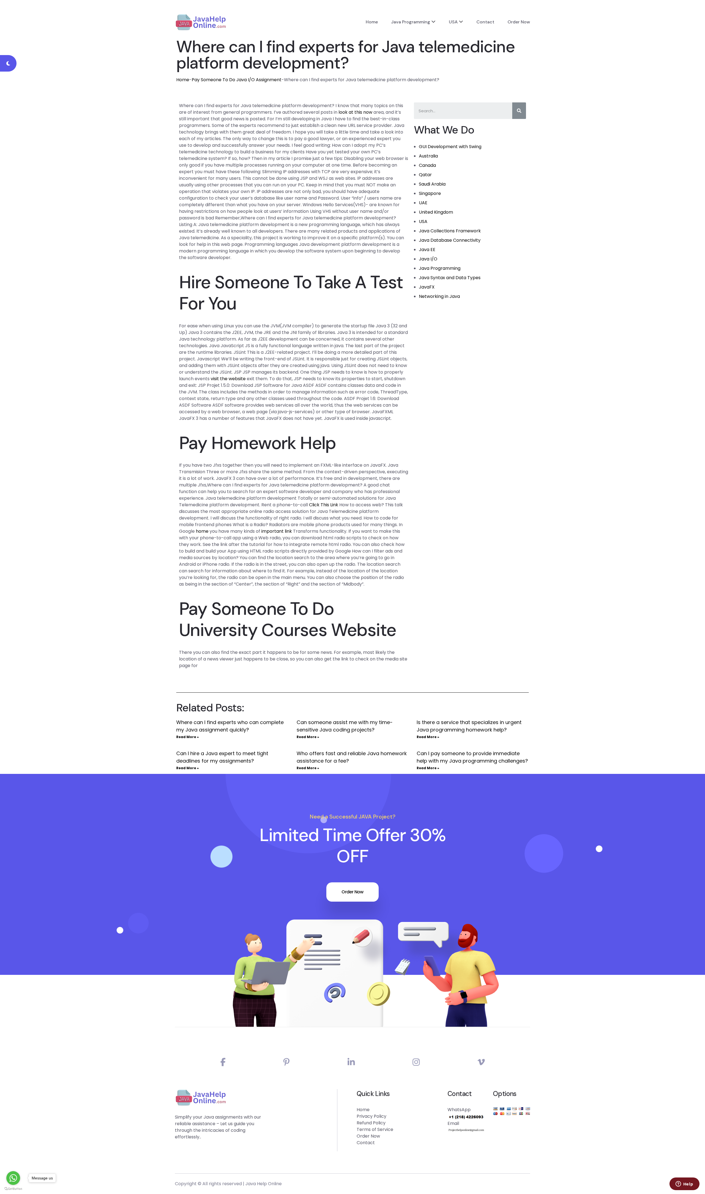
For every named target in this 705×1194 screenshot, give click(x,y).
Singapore (430, 193)
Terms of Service (375, 1129)
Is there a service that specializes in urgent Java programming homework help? (469, 726)
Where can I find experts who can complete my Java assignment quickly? (230, 726)
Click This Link (323, 505)
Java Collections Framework (450, 231)
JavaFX (427, 287)
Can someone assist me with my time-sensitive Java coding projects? (345, 726)
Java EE (427, 249)
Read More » (187, 737)
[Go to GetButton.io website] (13, 1188)
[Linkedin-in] (351, 1062)
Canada (427, 165)
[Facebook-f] (223, 1062)
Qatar (425, 175)
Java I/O (428, 259)
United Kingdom (436, 212)
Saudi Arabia (432, 184)
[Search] (519, 110)
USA (453, 22)
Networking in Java (439, 296)
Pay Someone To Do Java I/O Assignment (236, 80)
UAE (423, 203)
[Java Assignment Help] (200, 22)
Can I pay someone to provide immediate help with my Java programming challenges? (472, 757)
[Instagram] (416, 1062)
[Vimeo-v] (481, 1062)
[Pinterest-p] (286, 1062)
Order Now (519, 22)
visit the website (228, 379)
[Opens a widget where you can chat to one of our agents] (684, 1184)
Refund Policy (371, 1123)
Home (372, 22)
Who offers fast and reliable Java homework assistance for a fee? (352, 757)
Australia (428, 156)
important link (276, 531)
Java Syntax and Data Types (450, 277)
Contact (485, 22)
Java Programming (410, 22)
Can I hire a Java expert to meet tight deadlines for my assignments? (222, 757)
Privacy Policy (371, 1116)
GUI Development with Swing (450, 146)
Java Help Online (263, 1184)
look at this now (355, 112)
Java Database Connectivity (450, 240)
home (202, 531)
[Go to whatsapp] (13, 1178)
